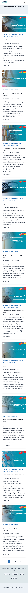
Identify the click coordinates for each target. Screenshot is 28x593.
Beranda (4, 568)
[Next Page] (23, 561)
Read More (6, 65)
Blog (8, 568)
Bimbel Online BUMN (12, 36)
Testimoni (23, 568)
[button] (24, 2)
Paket (18, 568)
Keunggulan (13, 568)
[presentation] (14, 24)
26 (20, 561)
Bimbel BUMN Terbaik (9, 34)
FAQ (14, 570)
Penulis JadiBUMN (8, 43)
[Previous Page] (3, 561)
